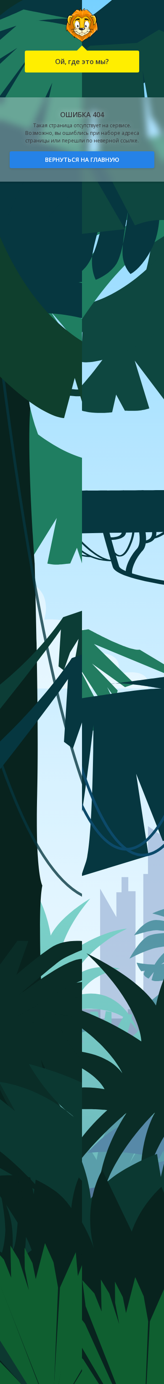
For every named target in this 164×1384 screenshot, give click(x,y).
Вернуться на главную (82, 160)
